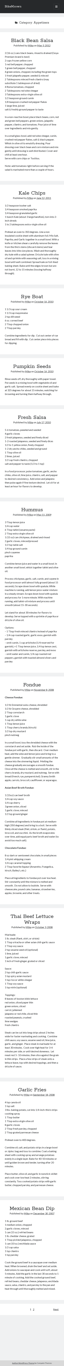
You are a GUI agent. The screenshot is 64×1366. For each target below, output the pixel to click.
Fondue (32, 685)
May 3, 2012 (43, 45)
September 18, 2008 (44, 1094)
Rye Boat (32, 296)
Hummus (32, 510)
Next (56, 1309)
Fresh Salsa (32, 417)
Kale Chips (32, 193)
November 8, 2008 (44, 689)
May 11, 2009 (44, 514)
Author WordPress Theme (23, 1363)
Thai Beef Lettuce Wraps (32, 919)
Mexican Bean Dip (32, 1208)
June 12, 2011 (44, 197)
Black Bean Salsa (32, 40)
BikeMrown (13, 6)
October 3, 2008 (44, 927)
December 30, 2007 (43, 1213)
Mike (31, 45)
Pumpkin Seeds (32, 366)
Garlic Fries (32, 1090)
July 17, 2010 (44, 422)
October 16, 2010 (43, 301)
